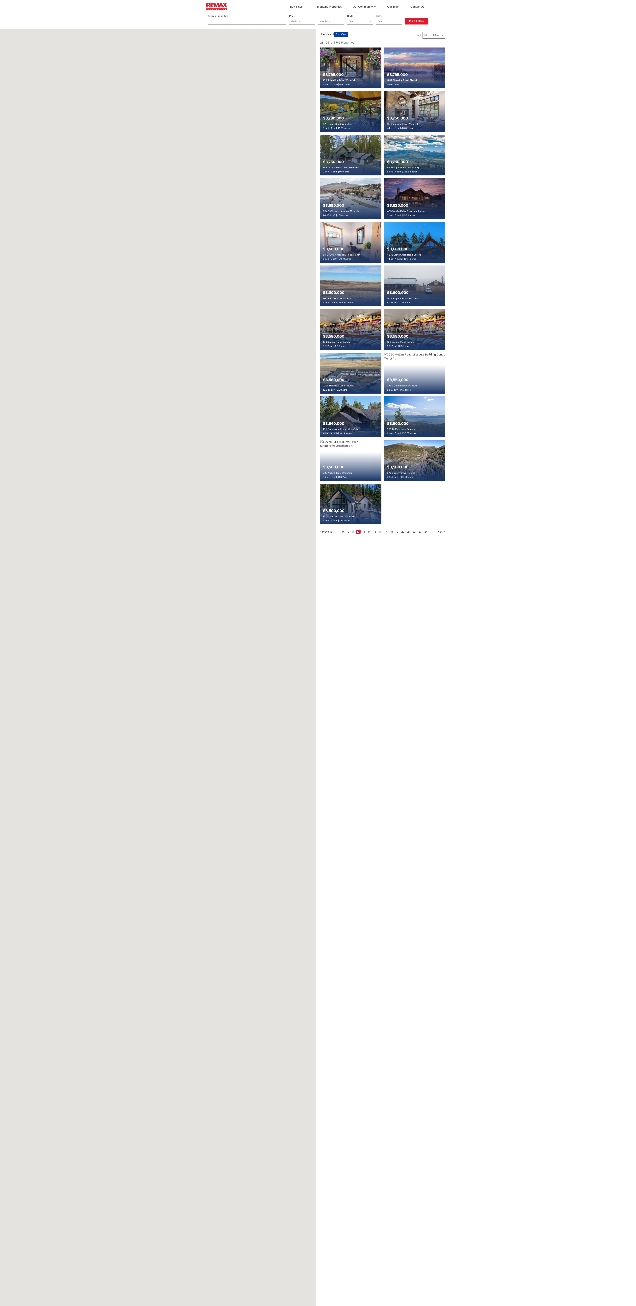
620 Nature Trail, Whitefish (337, 473)
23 (420, 531)
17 (386, 531)
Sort (419, 35)
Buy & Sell (296, 6)
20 (402, 531)
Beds (350, 16)
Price (292, 16)
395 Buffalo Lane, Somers (401, 429)
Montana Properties (329, 6)
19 (397, 531)
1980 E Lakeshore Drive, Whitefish (341, 167)
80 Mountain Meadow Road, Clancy (341, 254)
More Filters (416, 21)
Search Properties (218, 16)
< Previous (326, 531)
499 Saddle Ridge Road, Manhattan (406, 211)
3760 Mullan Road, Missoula (402, 385)
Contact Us (417, 6)
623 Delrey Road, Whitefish (337, 124)
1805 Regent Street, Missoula (403, 298)
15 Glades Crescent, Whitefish (339, 516)
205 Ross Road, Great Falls (337, 298)
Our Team (393, 6)
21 (408, 531)
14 (369, 531)
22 (414, 531)
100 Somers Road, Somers (336, 342)
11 (353, 531)
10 (348, 531)
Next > (441, 531)
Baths (379, 16)
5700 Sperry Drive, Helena (401, 473)
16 (380, 531)
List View (326, 34)
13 (363, 531)
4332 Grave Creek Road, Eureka (404, 254)
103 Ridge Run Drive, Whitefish (339, 80)
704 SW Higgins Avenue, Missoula (341, 211)
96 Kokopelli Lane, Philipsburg (403, 167)
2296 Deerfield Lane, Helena (338, 385)
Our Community (363, 6)
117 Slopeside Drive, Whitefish (403, 124)
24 (426, 531)
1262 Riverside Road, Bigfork (402, 80)
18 (391, 531)
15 (374, 531)
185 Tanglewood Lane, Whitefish (340, 429)
